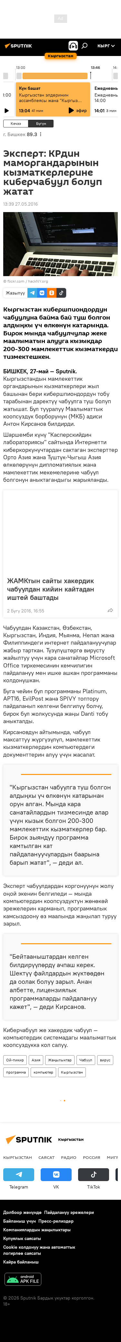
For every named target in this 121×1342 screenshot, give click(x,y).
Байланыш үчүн (19, 1221)
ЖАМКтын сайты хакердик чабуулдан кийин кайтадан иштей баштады (50, 588)
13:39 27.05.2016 (20, 204)
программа (16, 1072)
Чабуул (85, 1060)
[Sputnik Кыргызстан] (19, 48)
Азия (36, 1060)
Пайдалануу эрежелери (69, 1212)
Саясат (46, 1157)
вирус (105, 1060)
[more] (110, 610)
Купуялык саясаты (22, 1238)
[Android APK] (23, 1280)
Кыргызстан (72, 1072)
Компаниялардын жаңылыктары (37, 1230)
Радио (68, 1157)
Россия (91, 1157)
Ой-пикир (15, 1060)
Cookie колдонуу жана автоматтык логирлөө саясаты (39, 1250)
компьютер (43, 1072)
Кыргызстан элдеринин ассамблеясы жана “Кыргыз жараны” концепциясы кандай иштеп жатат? (50, 103)
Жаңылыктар (60, 1060)
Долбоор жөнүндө (22, 1212)
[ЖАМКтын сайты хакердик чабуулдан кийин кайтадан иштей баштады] (60, 531)
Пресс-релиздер (56, 1221)
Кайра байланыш (21, 1262)
